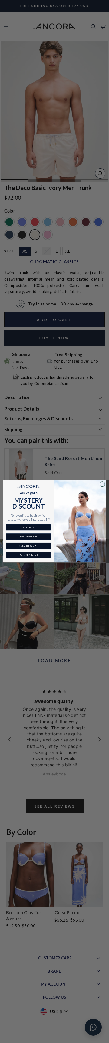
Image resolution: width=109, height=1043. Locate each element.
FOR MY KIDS (28, 555)
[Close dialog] (102, 484)
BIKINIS (28, 527)
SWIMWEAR (28, 536)
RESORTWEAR (28, 545)
